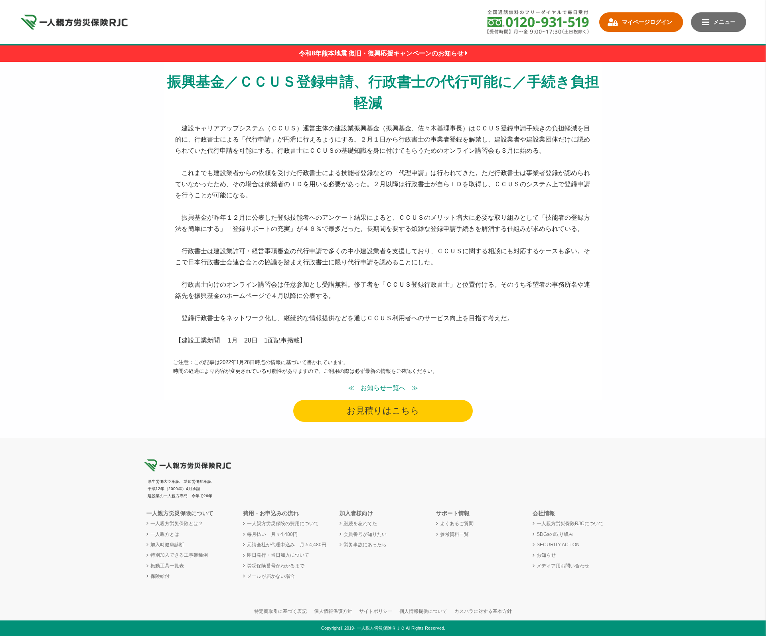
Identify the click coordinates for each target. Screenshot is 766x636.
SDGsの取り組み (555, 534)
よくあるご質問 (457, 523)
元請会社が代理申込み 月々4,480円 (286, 544)
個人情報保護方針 (333, 611)
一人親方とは (164, 534)
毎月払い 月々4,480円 (272, 534)
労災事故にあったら (365, 544)
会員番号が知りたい (365, 534)
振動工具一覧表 (167, 566)
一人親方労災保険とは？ (176, 523)
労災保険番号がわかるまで (275, 566)
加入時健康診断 (167, 544)
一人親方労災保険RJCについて (570, 523)
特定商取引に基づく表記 (280, 611)
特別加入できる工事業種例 (179, 555)
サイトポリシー (376, 611)
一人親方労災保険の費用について (283, 523)
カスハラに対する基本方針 (483, 611)
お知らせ (546, 555)
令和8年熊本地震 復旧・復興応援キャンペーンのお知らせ (382, 53)
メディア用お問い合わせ (563, 566)
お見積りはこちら (383, 410)
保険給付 (160, 576)
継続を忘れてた (360, 523)
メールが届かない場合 (271, 576)
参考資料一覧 (454, 534)
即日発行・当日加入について (278, 555)
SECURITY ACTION (558, 544)
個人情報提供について (423, 611)
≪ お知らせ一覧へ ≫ (383, 387)
